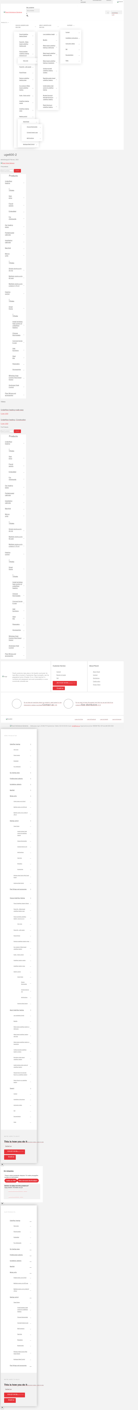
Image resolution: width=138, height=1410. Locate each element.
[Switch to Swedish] (120, 2)
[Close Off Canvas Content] (2, 1164)
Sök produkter (30, 8)
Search (17, 170)
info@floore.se (76, 726)
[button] (107, 12)
